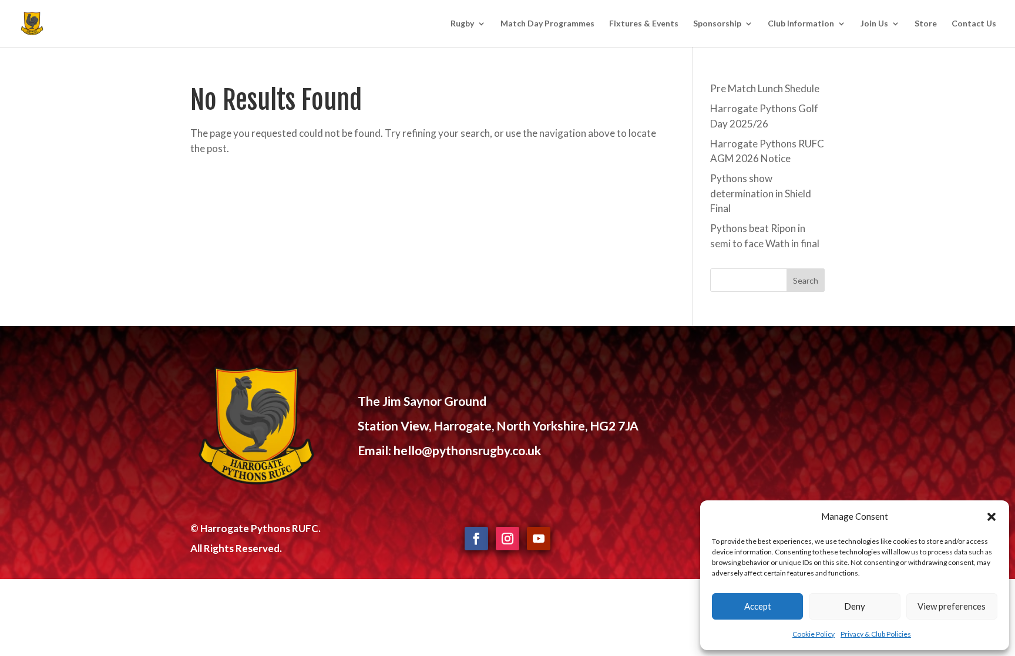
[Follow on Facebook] (476, 538)
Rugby (462, 23)
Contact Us (974, 23)
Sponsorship (717, 23)
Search (805, 280)
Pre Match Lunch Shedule (764, 88)
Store (926, 23)
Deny (854, 606)
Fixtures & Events (643, 23)
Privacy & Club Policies (876, 634)
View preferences (951, 606)
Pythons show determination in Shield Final (760, 193)
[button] (991, 517)
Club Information (801, 23)
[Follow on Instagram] (507, 538)
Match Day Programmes (547, 23)
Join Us (874, 23)
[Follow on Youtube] (538, 538)
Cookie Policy (813, 634)
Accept (757, 606)
